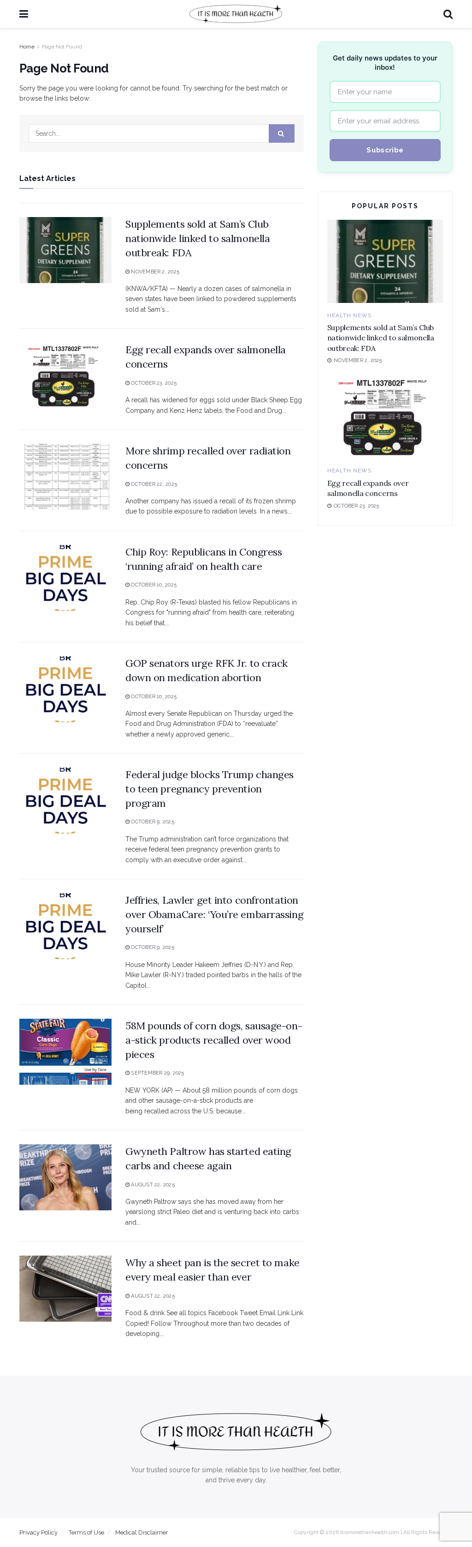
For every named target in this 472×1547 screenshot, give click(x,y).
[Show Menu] (23, 14)
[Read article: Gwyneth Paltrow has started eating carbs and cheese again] (65, 1177)
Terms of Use (86, 1532)
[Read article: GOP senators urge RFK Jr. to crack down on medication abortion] (65, 689)
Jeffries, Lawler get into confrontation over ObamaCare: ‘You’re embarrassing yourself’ (214, 914)
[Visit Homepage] (235, 14)
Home (27, 46)
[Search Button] (448, 14)
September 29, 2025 (157, 1073)
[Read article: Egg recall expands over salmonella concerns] (65, 376)
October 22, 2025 (153, 484)
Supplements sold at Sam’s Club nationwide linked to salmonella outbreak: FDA (197, 238)
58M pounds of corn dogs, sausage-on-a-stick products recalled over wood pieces (213, 1040)
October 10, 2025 (153, 585)
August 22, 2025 (152, 1185)
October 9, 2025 (152, 822)
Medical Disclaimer (141, 1532)
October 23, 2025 (153, 383)
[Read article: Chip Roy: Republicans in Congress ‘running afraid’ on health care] (65, 578)
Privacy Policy (38, 1532)
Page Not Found (62, 46)
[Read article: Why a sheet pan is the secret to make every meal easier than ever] (65, 1289)
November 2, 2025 (154, 272)
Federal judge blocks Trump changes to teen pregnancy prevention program (209, 789)
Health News (349, 315)
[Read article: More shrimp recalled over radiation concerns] (65, 477)
